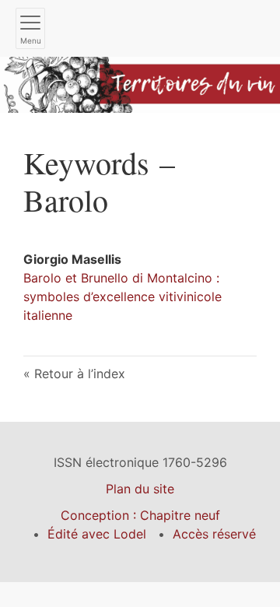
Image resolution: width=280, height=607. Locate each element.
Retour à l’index (79, 373)
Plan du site (140, 488)
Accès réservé (214, 534)
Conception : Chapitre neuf (140, 515)
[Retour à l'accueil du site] (140, 83)
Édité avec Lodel (96, 534)
